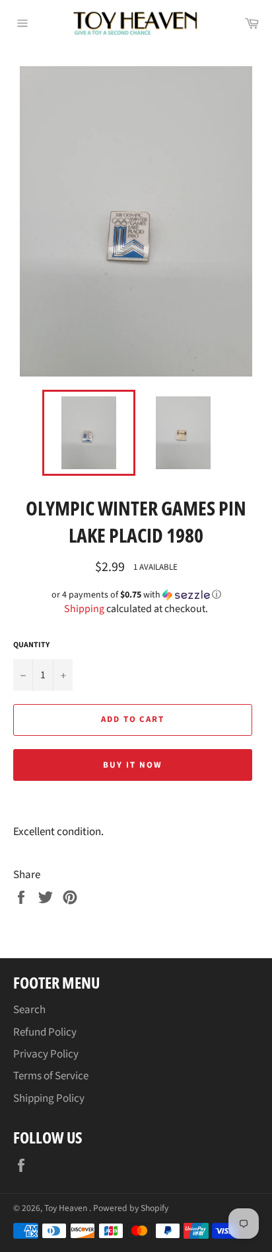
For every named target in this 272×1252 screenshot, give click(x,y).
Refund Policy (45, 1032)
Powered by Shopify (130, 1208)
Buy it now (132, 765)
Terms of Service (50, 1076)
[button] (136, 595)
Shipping (84, 609)
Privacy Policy (46, 1054)
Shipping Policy (49, 1098)
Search (29, 1010)
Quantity (31, 645)
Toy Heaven (66, 1208)
